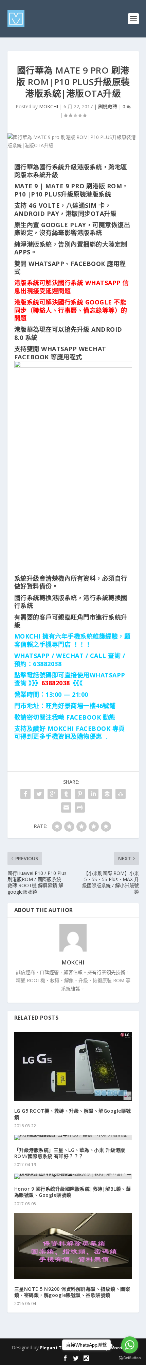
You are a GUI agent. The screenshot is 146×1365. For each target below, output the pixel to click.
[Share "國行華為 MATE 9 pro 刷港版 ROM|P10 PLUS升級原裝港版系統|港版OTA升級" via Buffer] (107, 794)
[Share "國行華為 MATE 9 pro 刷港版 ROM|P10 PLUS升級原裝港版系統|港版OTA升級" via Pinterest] (80, 794)
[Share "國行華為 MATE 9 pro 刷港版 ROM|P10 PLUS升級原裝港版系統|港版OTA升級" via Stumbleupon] (120, 794)
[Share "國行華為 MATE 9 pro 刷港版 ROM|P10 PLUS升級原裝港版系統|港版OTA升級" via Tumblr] (66, 794)
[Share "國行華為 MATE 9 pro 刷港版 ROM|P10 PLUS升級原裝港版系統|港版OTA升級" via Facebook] (25, 794)
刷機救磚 (107, 106)
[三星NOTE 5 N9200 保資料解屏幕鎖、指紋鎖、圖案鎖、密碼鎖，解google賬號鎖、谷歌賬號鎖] (73, 1246)
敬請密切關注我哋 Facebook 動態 (64, 717)
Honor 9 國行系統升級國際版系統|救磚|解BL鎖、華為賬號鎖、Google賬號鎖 (72, 1192)
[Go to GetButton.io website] (130, 1358)
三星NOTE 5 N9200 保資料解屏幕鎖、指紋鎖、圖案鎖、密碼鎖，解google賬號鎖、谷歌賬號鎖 (72, 1292)
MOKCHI (48, 106)
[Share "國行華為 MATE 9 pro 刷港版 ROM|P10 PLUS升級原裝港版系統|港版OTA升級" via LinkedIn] (93, 794)
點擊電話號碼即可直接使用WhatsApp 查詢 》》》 (69, 679)
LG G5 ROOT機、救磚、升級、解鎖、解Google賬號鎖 (72, 1114)
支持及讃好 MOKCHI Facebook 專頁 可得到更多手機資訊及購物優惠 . (69, 732)
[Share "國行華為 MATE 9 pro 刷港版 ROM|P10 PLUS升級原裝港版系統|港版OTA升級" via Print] (80, 807)
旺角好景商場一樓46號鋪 (80, 706)
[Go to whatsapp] (129, 1344)
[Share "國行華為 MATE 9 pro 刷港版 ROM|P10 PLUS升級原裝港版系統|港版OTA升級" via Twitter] (39, 794)
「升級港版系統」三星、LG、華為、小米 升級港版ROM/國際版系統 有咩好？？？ (69, 1153)
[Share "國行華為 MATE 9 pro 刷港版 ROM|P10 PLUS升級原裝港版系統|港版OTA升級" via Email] (66, 807)
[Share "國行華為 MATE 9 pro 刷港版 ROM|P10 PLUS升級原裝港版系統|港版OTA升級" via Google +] (52, 794)
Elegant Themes (58, 1348)
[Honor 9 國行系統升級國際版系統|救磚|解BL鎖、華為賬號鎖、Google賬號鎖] (73, 1176)
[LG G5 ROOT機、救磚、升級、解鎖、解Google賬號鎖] (73, 1066)
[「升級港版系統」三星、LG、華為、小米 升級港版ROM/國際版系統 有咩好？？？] (73, 1137)
